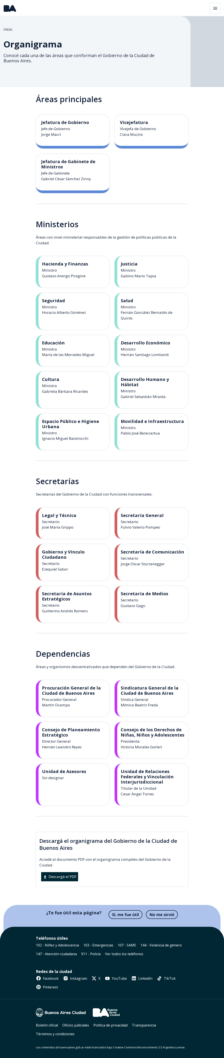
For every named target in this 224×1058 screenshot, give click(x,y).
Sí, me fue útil (125, 914)
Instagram (78, 978)
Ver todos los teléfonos (124, 954)
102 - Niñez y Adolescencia (57, 945)
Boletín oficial (47, 1025)
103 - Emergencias (98, 945)
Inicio (8, 29)
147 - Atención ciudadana (56, 954)
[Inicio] (10, 8)
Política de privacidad (110, 1025)
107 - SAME (127, 945)
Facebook (50, 978)
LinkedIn (144, 978)
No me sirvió (161, 914)
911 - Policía (91, 954)
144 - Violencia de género (161, 945)
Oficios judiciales (75, 1025)
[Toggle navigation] (215, 8)
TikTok (169, 978)
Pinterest (50, 987)
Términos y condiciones (55, 1034)
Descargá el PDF (62, 876)
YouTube (119, 978)
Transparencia (144, 1025)
